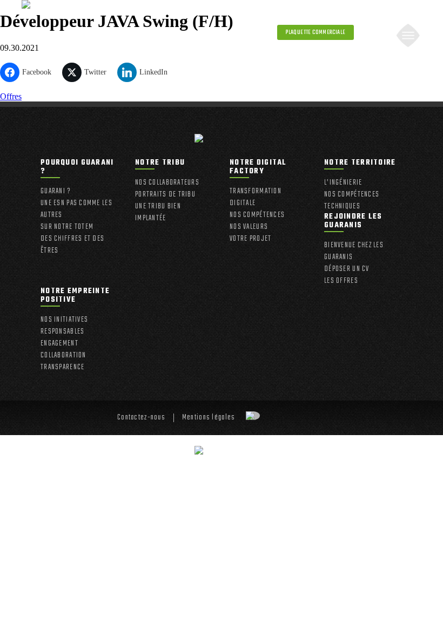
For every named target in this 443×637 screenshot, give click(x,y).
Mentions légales (208, 418)
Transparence (62, 368)
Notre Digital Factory (258, 168)
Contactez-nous (141, 418)
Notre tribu (160, 164)
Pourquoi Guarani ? (77, 168)
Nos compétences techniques (351, 201)
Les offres (341, 281)
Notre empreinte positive (75, 296)
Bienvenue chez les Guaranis (354, 251)
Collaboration (63, 356)
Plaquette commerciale (315, 32)
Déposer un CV (347, 269)
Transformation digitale (255, 197)
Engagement (59, 344)
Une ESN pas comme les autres (76, 209)
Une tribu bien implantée (158, 213)
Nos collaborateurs (167, 183)
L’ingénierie (343, 183)
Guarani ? (56, 192)
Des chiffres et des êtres (72, 245)
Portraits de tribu (165, 195)
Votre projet (250, 239)
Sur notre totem (67, 227)
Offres (11, 96)
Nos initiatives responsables (64, 326)
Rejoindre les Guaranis (353, 222)
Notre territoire (359, 164)
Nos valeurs (249, 227)
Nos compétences (257, 215)
